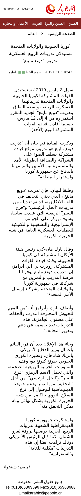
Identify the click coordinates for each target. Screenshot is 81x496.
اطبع (12, 72)
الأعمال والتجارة (15, 23)
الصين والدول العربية (48, 23)
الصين (73, 23)
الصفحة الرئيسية (61, 33)
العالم (32, 33)
